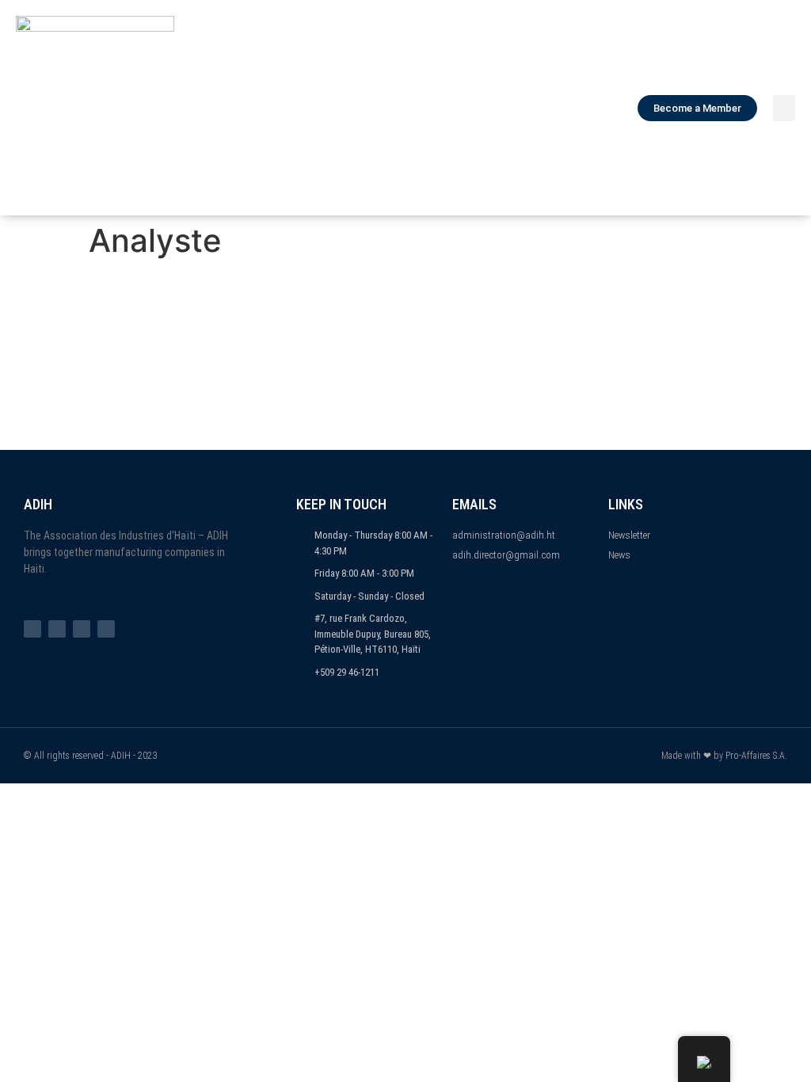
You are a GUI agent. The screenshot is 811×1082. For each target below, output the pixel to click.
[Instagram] (81, 629)
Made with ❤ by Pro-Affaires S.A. (724, 755)
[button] (784, 108)
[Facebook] (32, 629)
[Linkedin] (106, 629)
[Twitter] (57, 629)
